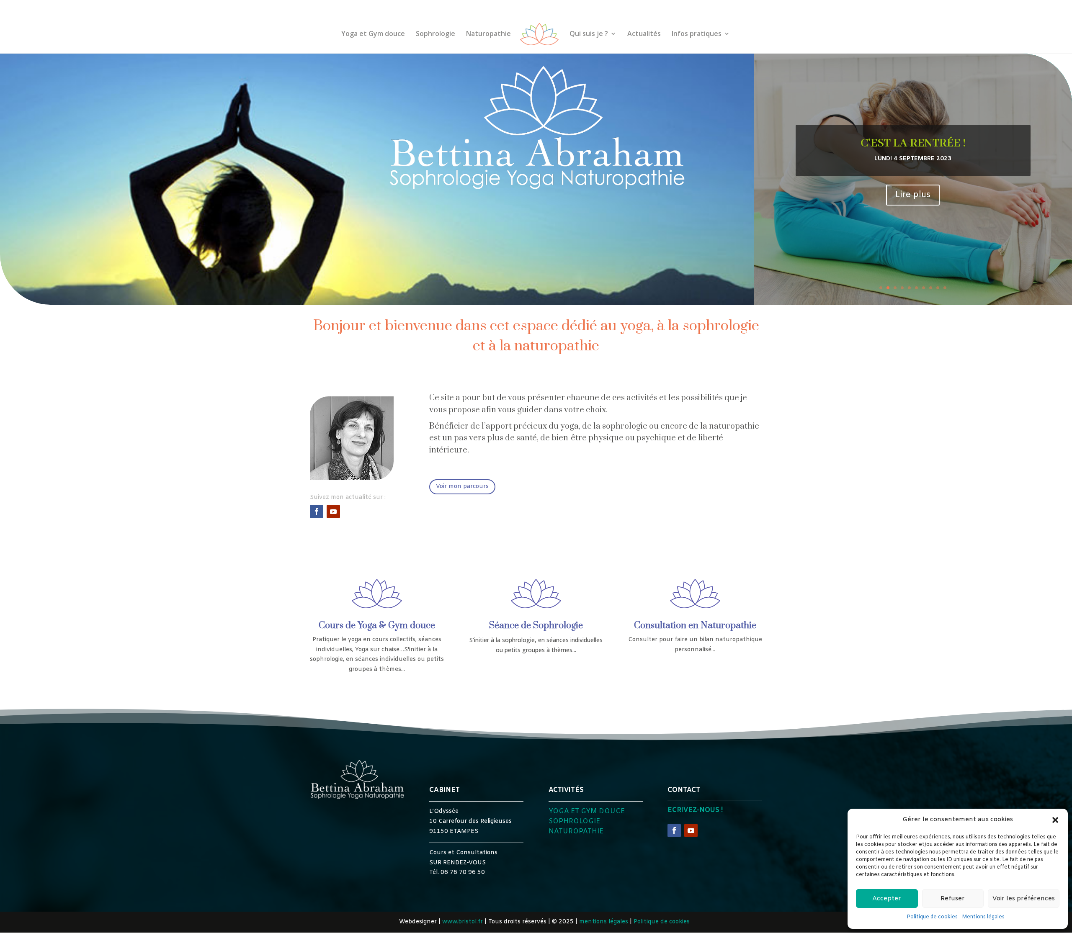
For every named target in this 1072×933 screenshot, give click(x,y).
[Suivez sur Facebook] (316, 511)
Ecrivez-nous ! (695, 810)
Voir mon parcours (462, 487)
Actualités (644, 34)
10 (944, 287)
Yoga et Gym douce (373, 34)
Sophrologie (435, 34)
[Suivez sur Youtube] (333, 511)
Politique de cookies (932, 917)
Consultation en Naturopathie (695, 625)
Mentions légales (983, 917)
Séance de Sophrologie (536, 625)
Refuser (953, 898)
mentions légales (603, 922)
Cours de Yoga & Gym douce (377, 625)
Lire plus (912, 194)
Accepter (886, 898)
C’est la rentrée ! (913, 143)
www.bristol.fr (462, 922)
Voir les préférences (1023, 898)
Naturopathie (488, 34)
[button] (1055, 820)
